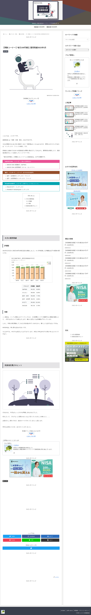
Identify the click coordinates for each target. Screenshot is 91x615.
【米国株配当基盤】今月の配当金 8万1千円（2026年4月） (76, 251)
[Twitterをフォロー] (14, 453)
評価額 (30, 201)
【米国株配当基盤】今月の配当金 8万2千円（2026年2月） (76, 267)
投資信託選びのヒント (31, 205)
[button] (87, 39)
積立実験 (6, 481)
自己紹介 (63, 610)
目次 (29, 195)
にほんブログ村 (31, 103)
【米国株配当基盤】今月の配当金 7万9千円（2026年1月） (76, 275)
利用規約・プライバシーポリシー (81, 610)
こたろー (16, 445)
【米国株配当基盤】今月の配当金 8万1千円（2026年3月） (76, 259)
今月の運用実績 (30, 199)
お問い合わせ (70, 610)
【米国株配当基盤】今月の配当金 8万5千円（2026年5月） (76, 244)
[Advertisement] (31, 41)
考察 (29, 203)
